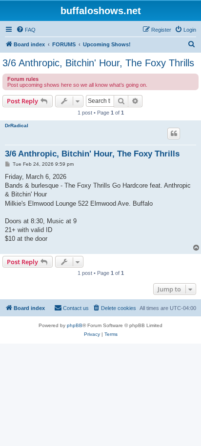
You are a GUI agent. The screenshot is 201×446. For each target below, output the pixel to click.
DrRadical (16, 125)
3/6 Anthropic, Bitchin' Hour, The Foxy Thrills (98, 63)
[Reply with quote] (173, 133)
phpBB (74, 325)
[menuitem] (26, 30)
